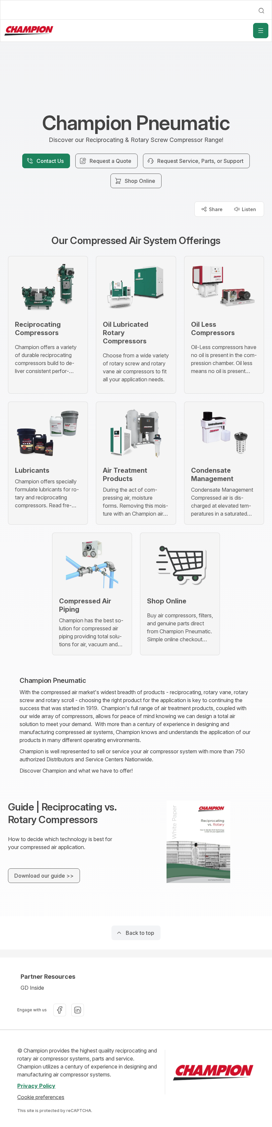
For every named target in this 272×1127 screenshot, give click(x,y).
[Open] (260, 30)
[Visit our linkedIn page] (77, 1010)
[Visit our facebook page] (59, 1010)
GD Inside (32, 987)
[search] (261, 10)
